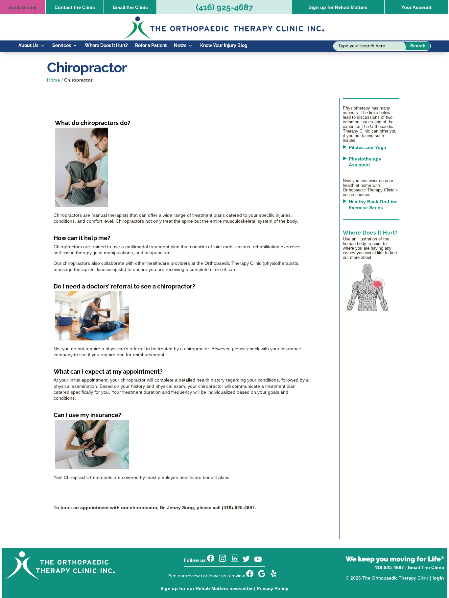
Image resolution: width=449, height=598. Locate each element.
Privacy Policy (272, 588)
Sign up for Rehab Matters (338, 7)
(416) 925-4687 (224, 7)
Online (22, 7)
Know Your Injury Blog (224, 45)
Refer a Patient (151, 45)
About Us (28, 45)
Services (61, 45)
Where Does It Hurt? (106, 45)
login (438, 578)
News (180, 45)
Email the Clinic (130, 7)
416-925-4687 (389, 567)
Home (53, 80)
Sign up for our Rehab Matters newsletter (206, 588)
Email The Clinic (426, 567)
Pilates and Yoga (367, 147)
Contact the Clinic (75, 7)
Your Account (416, 7)
